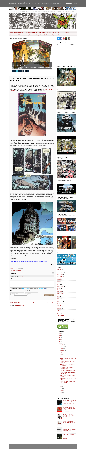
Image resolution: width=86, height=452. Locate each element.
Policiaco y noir (59, 301)
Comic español (59, 278)
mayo (61, 384)
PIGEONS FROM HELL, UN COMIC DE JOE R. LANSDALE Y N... (67, 373)
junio (61, 356)
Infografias (39, 35)
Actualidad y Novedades (31, 32)
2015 (60, 341)
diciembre (62, 344)
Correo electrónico (27, 290)
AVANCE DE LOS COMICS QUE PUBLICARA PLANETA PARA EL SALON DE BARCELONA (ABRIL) (69, 429)
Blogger (48, 447)
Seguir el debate (53, 273)
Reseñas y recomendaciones (16, 32)
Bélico (58, 271)
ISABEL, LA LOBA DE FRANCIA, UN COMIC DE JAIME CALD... (67, 376)
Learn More (69, 3)
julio (61, 354)
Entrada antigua (50, 302)
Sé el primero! (21, 276)
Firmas (58, 289)
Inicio (33, 302)
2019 (60, 333)
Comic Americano (60, 272)
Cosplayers (59, 281)
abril (61, 386)
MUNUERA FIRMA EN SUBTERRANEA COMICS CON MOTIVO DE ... (67, 382)
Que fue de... (47, 35)
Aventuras (59, 269)
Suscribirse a (12, 294)
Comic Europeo (59, 274)
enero (61, 392)
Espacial (58, 284)
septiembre (62, 350)
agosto (61, 352)
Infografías (59, 298)
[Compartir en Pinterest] (22, 268)
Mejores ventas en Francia (53, 32)
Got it (75, 3)
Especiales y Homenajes (28, 35)
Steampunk (59, 307)
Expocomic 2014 (56, 35)
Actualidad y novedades (18, 270)
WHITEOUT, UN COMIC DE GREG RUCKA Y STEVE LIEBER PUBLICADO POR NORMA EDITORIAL (69, 415)
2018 (60, 335)
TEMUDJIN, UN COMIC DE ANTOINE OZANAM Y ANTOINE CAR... (67, 365)
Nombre (11, 290)
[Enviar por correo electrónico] (16, 268)
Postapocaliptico (60, 303)
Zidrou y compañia (60, 315)
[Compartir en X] (19, 268)
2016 (60, 339)
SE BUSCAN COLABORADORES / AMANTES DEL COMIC (68, 359)
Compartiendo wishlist (15, 35)
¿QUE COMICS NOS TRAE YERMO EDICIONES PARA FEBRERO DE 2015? (69, 422)
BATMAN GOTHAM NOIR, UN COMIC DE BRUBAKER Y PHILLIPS (66, 368)
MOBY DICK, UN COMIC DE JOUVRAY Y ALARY (67, 370)
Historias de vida (60, 293)
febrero (61, 390)
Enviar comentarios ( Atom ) (19, 305)
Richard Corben (33, 88)
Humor (58, 296)
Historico (58, 295)
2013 (60, 395)
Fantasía (58, 288)
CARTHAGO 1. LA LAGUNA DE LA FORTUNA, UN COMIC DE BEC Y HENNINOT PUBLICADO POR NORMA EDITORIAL (69, 436)
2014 (60, 343)
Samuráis (59, 305)
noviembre (62, 346)
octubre (61, 348)
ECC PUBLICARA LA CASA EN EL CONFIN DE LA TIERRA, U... (68, 379)
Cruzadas (59, 283)
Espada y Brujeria (60, 286)
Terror (58, 310)
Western (58, 313)
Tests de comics (65, 32)
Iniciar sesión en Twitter (40, 288)
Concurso (59, 279)
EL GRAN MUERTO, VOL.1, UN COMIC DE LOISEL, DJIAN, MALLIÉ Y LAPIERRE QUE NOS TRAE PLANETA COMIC (69, 402)
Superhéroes (59, 308)
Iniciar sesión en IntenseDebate (25, 288)
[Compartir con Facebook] (21, 268)
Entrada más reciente (15, 302)
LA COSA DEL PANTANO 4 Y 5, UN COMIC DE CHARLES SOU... (67, 362)
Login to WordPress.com (33, 288)
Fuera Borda (59, 291)
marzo (61, 388)
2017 (60, 337)
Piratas (58, 300)
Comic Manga (59, 276)
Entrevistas (42, 32)
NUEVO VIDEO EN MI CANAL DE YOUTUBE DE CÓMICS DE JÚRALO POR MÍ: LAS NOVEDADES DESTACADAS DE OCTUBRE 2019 (69, 409)
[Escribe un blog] (18, 268)
